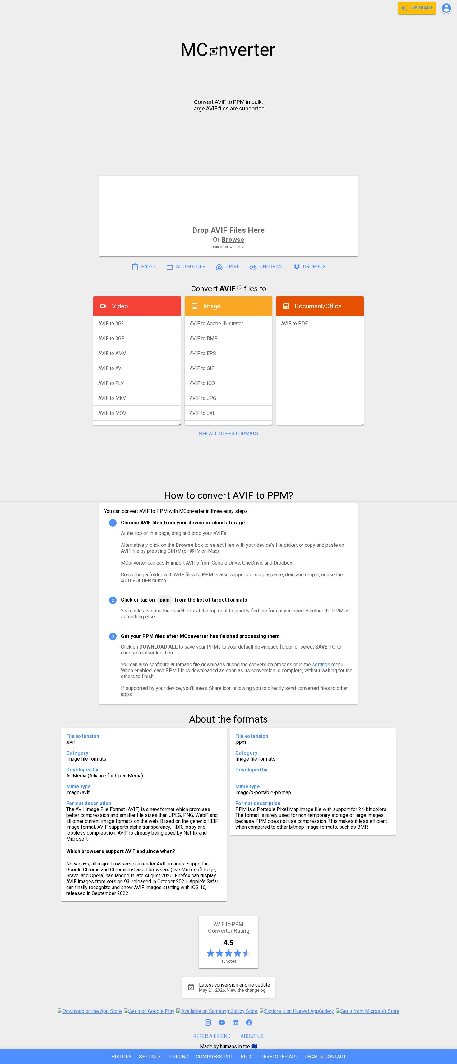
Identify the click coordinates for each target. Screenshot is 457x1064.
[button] (446, 8)
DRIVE (231, 267)
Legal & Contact (325, 1057)
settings (321, 665)
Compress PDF (214, 1057)
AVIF (227, 288)
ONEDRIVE (270, 267)
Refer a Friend (212, 1036)
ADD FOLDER (190, 267)
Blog (247, 1057)
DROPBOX (314, 267)
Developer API (278, 1057)
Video (120, 306)
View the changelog (246, 990)
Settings (150, 1057)
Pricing (178, 1057)
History (121, 1057)
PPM (165, 600)
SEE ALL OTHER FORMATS (228, 434)
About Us (252, 1036)
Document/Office (318, 306)
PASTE (148, 267)
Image (211, 306)
